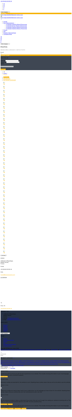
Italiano (5, 330)
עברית (41, 362)
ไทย (62, 362)
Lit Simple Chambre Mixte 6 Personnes (16, 27)
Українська (66, 362)
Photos (5, 30)
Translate (12, 368)
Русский (23, 364)
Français (5, 329)
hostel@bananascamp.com (8, 275)
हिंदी (20, 362)
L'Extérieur (6, 77)
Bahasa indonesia (34, 362)
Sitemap (48, 349)
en (4, 5)
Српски (37, 364)
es (4, 6)
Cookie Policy (54, 349)
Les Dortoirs (6, 78)
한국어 (4, 364)
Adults (2, 63)
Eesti (33, 361)
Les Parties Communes (9, 80)
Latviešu (52, 361)
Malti (2, 362)
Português (9, 364)
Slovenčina (53, 364)
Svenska (33, 364)
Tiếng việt (18, 364)
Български (6, 362)
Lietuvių (47, 361)
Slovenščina (46, 364)
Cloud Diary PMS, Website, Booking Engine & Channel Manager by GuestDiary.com (23, 349)
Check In (3, 60)
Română (28, 364)
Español (5, 328)
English (5, 326)
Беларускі (11, 362)
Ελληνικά (29, 361)
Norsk (49, 362)
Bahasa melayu (65, 361)
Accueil (5, 21)
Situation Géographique (9, 33)
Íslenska (45, 362)
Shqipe (41, 364)
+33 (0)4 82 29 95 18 (6, 1)
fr (3, 8)
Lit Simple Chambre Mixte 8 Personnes (16, 24)
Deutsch (5, 325)
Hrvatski (27, 362)
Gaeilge (43, 361)
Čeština (17, 362)
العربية (35, 361)
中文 (57, 364)
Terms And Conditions (65, 349)
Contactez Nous (7, 34)
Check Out (3, 62)
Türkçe (59, 362)
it (3, 9)
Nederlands (54, 362)
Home (5, 73)
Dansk (24, 361)
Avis (4, 31)
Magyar (23, 362)
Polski (14, 364)
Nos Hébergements (8, 23)
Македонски (57, 361)
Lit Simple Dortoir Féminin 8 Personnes (16, 26)
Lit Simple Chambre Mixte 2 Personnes (16, 28)
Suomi (39, 361)
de (4, 4)
